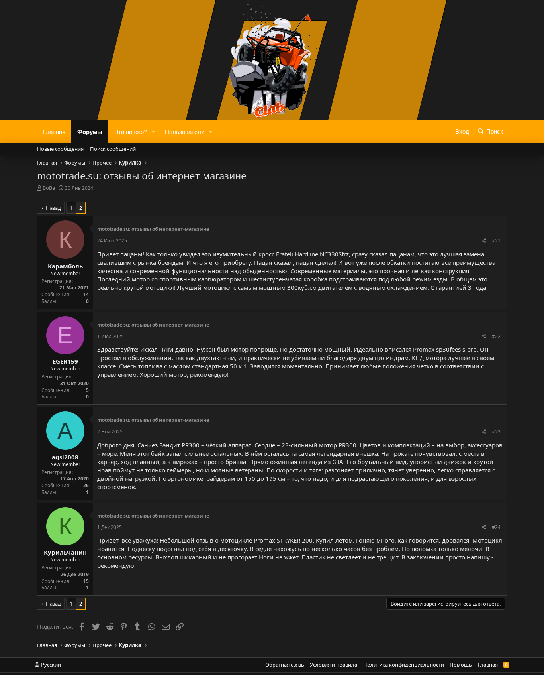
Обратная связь (284, 664)
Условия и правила (333, 664)
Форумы (89, 131)
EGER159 (65, 361)
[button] (153, 131)
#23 (496, 431)
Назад (53, 207)
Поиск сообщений (113, 148)
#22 (496, 336)
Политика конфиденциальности (403, 664)
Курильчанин (65, 552)
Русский (50, 664)
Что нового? (130, 131)
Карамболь (65, 266)
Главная (54, 131)
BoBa (49, 187)
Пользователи (184, 131)
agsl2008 (65, 457)
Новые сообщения (60, 148)
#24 (496, 527)
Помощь (461, 664)
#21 (496, 240)
